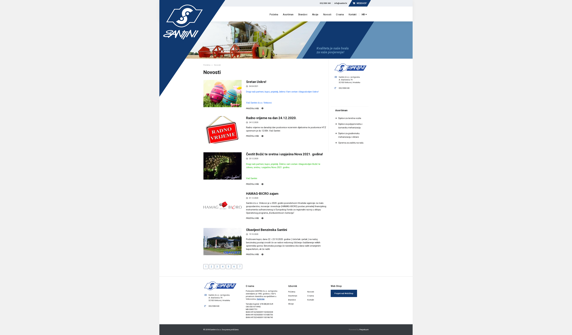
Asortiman (288, 14)
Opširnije (261, 299)
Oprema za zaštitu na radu (350, 143)
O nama (340, 14)
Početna (273, 14)
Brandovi (302, 14)
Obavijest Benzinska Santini (266, 230)
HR (363, 14)
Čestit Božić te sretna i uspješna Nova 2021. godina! (284, 154)
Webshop (361, 3)
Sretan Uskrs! (256, 82)
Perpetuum (364, 329)
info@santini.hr (340, 3)
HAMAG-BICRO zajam (262, 193)
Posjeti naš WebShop (343, 293)
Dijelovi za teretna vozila (349, 118)
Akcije (315, 14)
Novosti (327, 14)
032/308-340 (325, 3)
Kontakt (352, 14)
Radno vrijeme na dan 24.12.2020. (271, 118)
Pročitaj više (252, 108)
